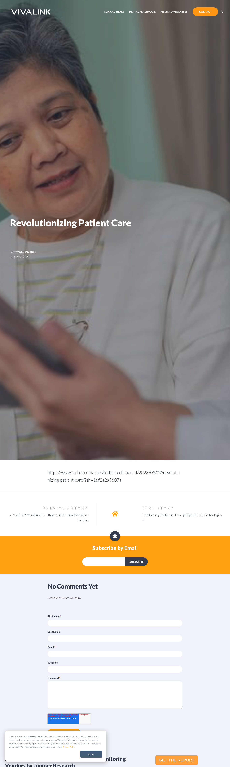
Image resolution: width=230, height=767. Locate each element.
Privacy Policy (68, 747)
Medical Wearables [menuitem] (174, 11)
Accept (91, 754)
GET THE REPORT (176, 760)
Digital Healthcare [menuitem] (142, 11)
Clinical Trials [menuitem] (114, 11)
